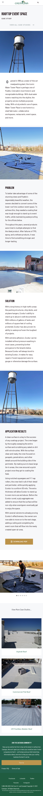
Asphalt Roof (21, 652)
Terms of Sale (16, 768)
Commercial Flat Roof (21, 692)
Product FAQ (5, 768)
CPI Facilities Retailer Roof (21, 729)
